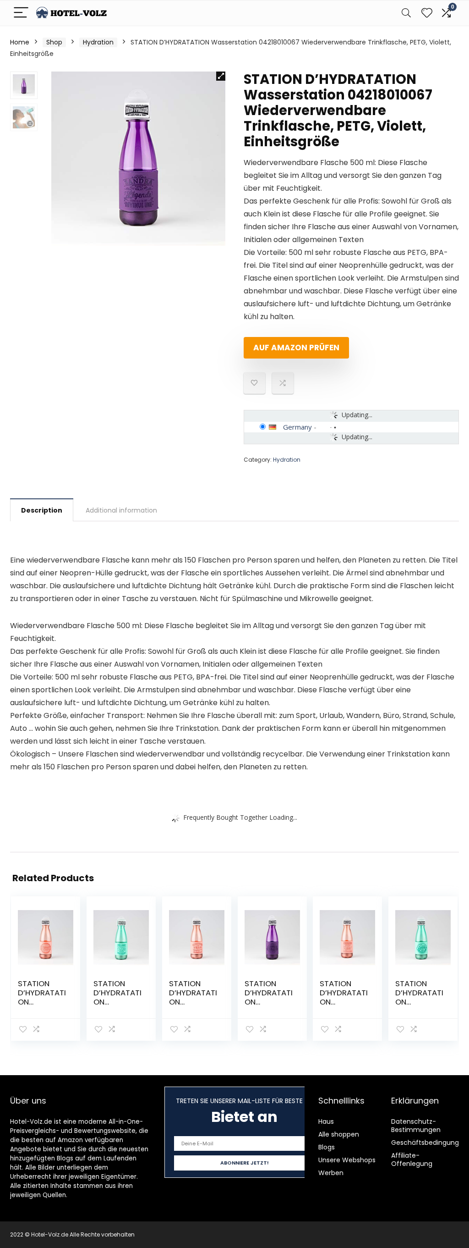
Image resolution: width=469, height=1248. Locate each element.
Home (19, 42)
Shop (54, 42)
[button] (220, 76)
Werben (331, 1172)
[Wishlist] (426, 13)
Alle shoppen (338, 1134)
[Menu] (21, 13)
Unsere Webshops (347, 1160)
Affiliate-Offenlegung (411, 1159)
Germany (297, 426)
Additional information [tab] (121, 510)
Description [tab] (41, 510)
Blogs (326, 1147)
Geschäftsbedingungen (429, 1142)
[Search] (406, 13)
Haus (326, 1121)
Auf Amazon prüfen (296, 347)
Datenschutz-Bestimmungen (416, 1125)
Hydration (98, 42)
